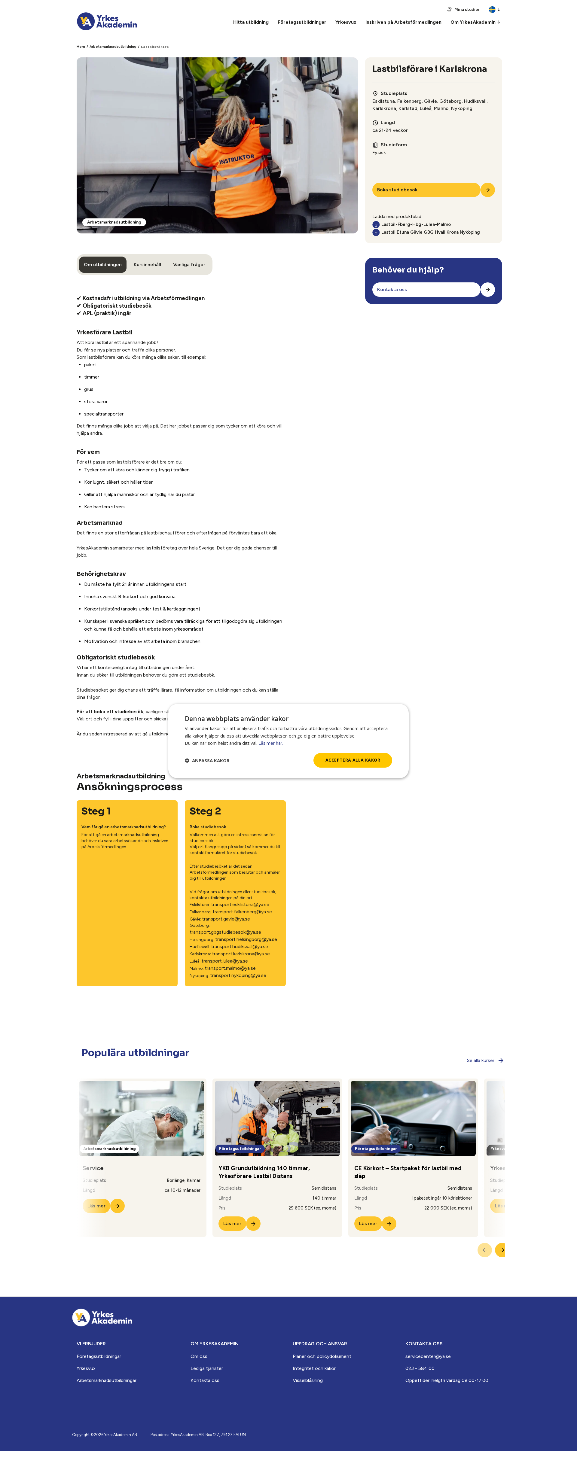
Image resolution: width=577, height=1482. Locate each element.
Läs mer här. (270, 743)
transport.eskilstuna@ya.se (240, 904)
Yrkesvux (86, 1368)
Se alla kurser (480, 1060)
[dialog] (288, 741)
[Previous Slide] (485, 1250)
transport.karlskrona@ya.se (241, 954)
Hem (81, 46)
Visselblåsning (308, 1380)
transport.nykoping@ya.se (238, 975)
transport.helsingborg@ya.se (246, 939)
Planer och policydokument (322, 1356)
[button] (207, 760)
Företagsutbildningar (99, 1356)
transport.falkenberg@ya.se (242, 911)
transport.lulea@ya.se (224, 961)
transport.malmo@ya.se (230, 968)
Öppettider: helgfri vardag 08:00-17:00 (446, 1380)
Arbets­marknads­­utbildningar (106, 1380)
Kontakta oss (205, 1380)
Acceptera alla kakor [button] (352, 760)
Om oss (199, 1356)
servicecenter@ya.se (428, 1356)
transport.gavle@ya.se (226, 919)
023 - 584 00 (420, 1368)
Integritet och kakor (314, 1368)
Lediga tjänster (207, 1368)
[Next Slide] (502, 1250)
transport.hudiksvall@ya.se (239, 946)
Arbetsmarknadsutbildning (113, 46)
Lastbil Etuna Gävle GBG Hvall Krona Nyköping (430, 232)
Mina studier (467, 9)
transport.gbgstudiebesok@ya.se (225, 932)
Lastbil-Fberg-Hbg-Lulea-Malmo (416, 224)
